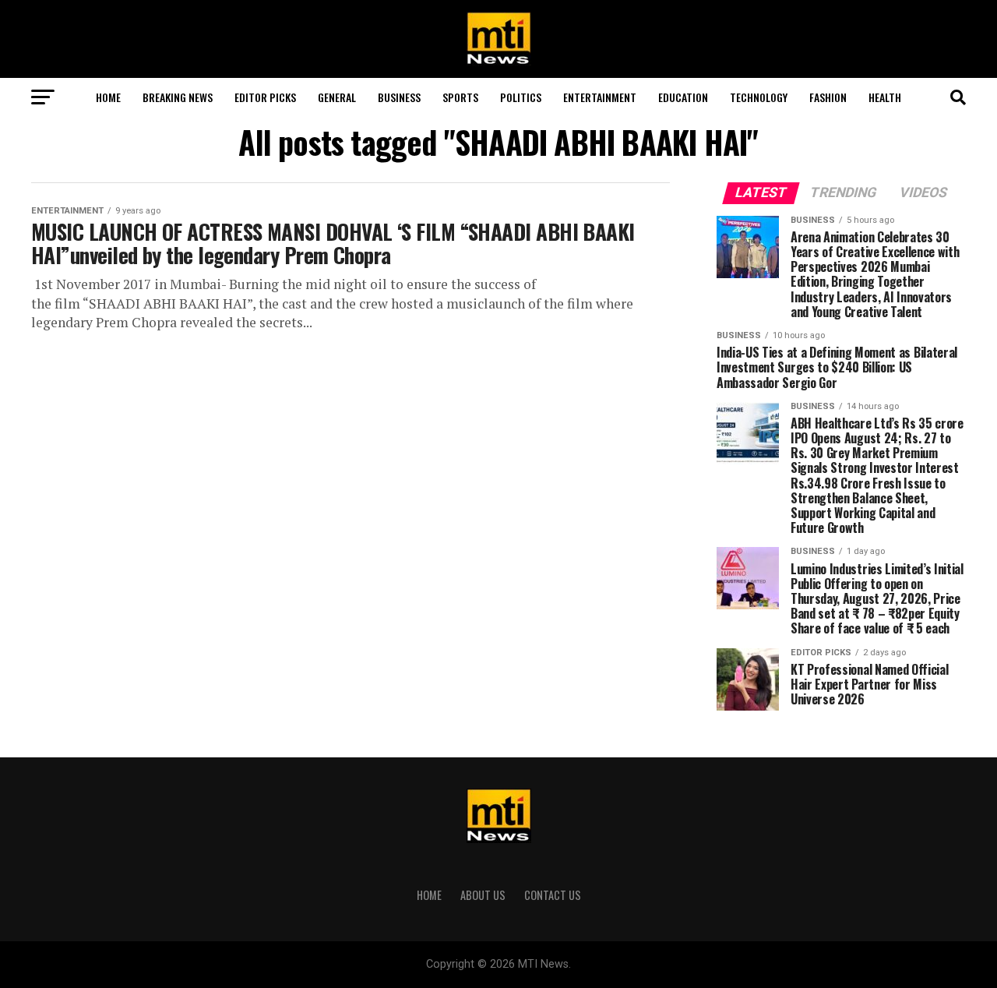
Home (108, 97)
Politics (520, 97)
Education (683, 97)
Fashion (828, 97)
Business (399, 97)
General (337, 97)
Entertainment (599, 97)
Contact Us (552, 895)
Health (884, 97)
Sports (460, 97)
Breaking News (178, 97)
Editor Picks (265, 97)
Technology (758, 97)
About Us (483, 895)
